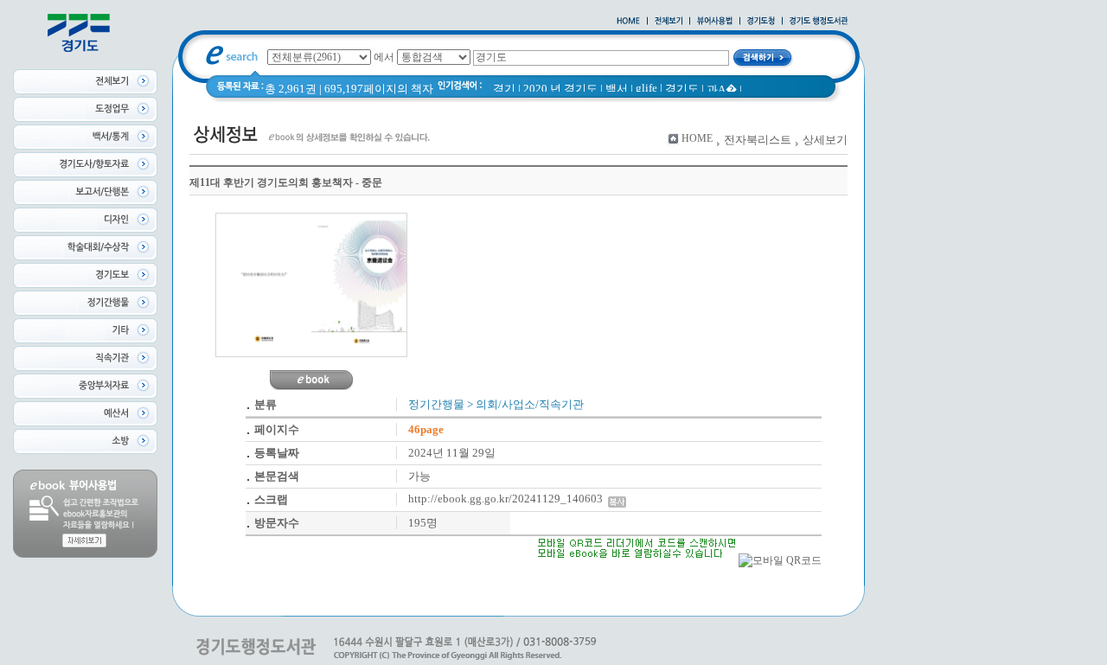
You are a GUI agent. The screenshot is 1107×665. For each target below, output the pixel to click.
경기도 (682, 88)
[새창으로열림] (761, 22)
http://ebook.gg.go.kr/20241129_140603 (508, 498)
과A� (722, 89)
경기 (504, 88)
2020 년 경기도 (560, 88)
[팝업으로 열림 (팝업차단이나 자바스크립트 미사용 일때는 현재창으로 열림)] (715, 22)
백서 (616, 88)
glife (646, 87)
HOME (697, 138)
